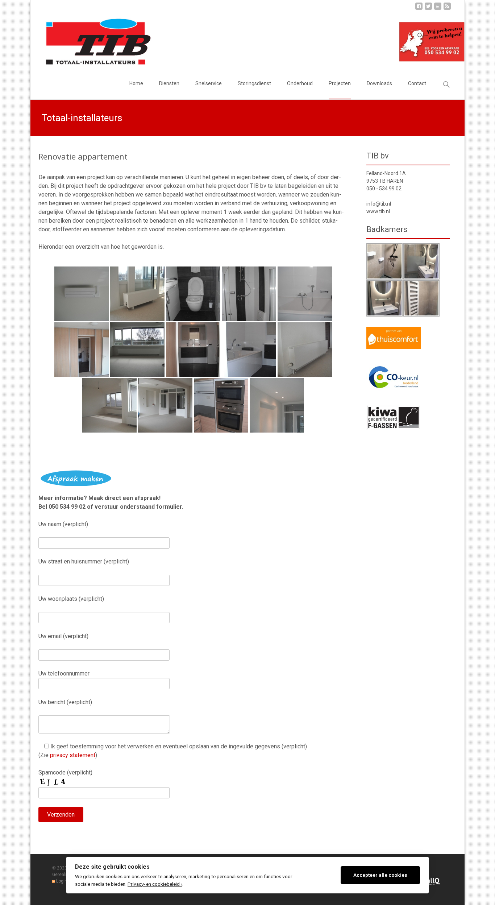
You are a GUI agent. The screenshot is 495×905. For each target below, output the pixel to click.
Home (136, 83)
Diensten (169, 83)
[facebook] (419, 8)
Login (61, 881)
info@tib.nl (378, 204)
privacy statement (72, 755)
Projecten (340, 83)
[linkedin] (437, 8)
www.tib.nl (378, 211)
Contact (417, 83)
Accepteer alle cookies (380, 875)
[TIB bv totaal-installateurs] (92, 40)
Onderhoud (300, 83)
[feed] (447, 8)
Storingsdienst (254, 83)
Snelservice (208, 83)
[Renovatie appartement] (81, 293)
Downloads (379, 83)
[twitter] (428, 8)
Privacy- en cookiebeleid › (155, 884)
